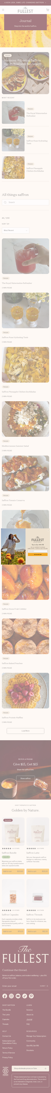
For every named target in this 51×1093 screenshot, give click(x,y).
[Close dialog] (48, 530)
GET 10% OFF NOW (37, 554)
